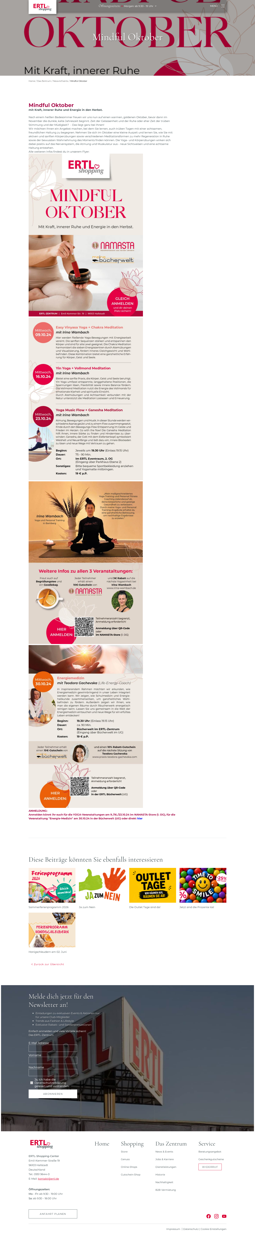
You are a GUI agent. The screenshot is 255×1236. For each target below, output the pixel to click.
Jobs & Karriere (164, 1159)
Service (206, 1143)
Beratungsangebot (209, 1151)
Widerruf (210, 1167)
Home (32, 81)
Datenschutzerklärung (50, 1082)
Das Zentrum (44, 81)
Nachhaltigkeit (164, 1182)
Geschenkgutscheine (211, 1159)
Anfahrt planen (53, 1213)
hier (139, 818)
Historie (160, 1174)
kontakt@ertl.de (48, 1178)
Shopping (132, 1143)
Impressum (173, 1229)
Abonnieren (53, 1093)
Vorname (35, 1055)
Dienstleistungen (165, 1167)
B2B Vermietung (165, 1189)
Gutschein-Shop (130, 1174)
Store (124, 1151)
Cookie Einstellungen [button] (213, 1229)
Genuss (125, 1159)
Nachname (36, 1067)
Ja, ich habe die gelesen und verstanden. (52, 1083)
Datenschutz (191, 1229)
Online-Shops (129, 1167)
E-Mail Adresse (39, 1043)
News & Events (60, 81)
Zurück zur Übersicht (49, 964)
